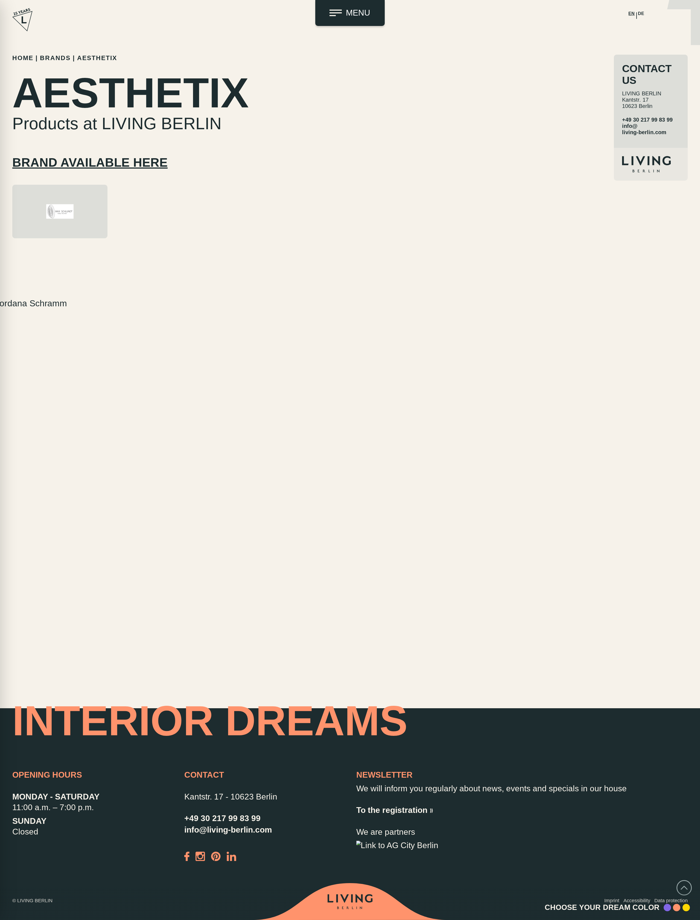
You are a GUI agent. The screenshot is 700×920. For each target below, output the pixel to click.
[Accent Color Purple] (667, 907)
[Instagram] (200, 855)
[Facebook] (186, 855)
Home (22, 58)
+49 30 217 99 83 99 (647, 120)
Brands (55, 58)
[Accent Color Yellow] (686, 907)
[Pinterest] (216, 855)
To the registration (391, 810)
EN (631, 13)
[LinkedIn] (231, 855)
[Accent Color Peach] (676, 907)
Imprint (611, 900)
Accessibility (636, 900)
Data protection (671, 900)
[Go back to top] (684, 887)
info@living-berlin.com (644, 129)
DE (641, 13)
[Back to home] (350, 901)
